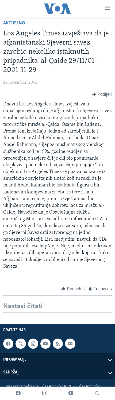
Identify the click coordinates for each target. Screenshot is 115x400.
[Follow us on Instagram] (33, 344)
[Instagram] (44, 393)
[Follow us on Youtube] (45, 344)
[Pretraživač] (97, 393)
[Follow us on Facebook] (8, 344)
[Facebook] (18, 393)
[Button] (102, 94)
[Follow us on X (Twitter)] (21, 344)
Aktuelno (14, 23)
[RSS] (58, 344)
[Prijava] (70, 344)
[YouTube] (71, 393)
